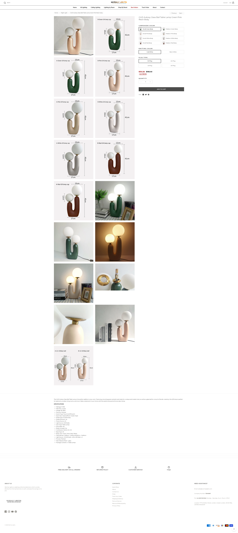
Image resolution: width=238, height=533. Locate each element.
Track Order (145, 7)
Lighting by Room (109, 7)
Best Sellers (134, 7)
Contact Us (115, 491)
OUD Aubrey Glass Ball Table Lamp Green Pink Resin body (86, 13)
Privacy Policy (116, 505)
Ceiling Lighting (95, 7)
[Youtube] (12, 512)
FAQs (113, 494)
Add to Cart (161, 89)
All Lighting (83, 7)
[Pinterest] (16, 512)
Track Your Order (117, 496)
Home (75, 7)
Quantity (143, 78)
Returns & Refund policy (119, 503)
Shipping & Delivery (117, 498)
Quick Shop (115, 487)
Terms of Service (116, 501)
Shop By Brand (122, 7)
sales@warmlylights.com (205, 489)
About (154, 7)
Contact (162, 7)
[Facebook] (6, 512)
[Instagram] (9, 512)
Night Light (64, 13)
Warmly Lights (11, 525)
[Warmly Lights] (119, 3)
